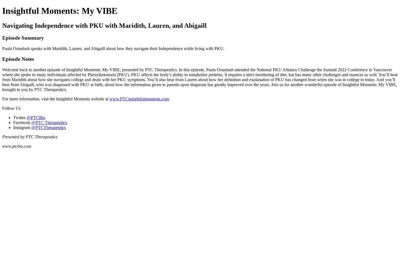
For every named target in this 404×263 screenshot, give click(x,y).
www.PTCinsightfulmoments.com (139, 99)
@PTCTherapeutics (48, 127)
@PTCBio (36, 117)
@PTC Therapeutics (49, 122)
